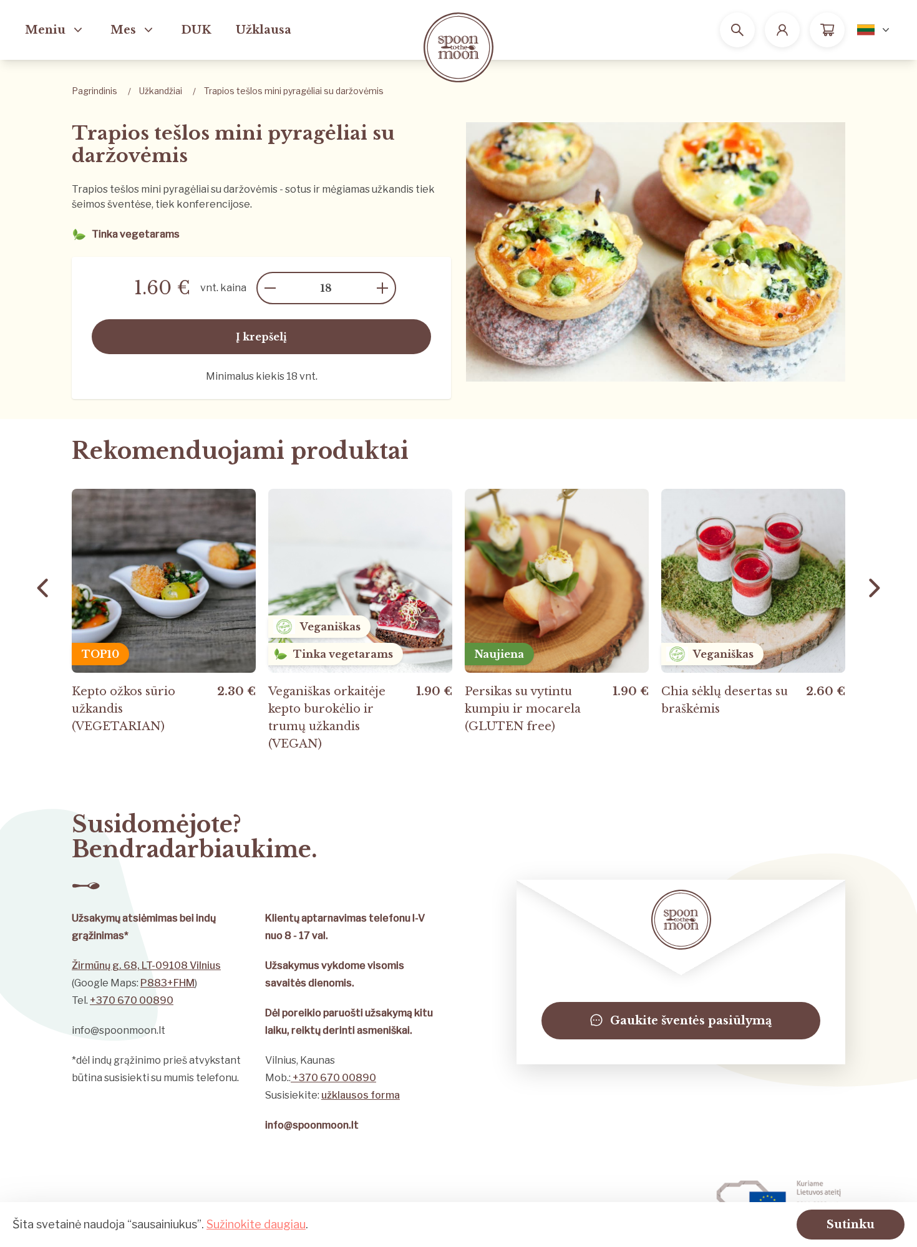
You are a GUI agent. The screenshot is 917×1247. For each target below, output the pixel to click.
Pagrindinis (94, 90)
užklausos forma (360, 1095)
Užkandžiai (160, 90)
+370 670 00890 (131, 1000)
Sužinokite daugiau (256, 1224)
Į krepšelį (261, 336)
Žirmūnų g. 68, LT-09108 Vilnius (146, 965)
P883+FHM (167, 983)
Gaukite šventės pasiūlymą (691, 1021)
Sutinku (851, 1224)
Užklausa (263, 30)
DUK (196, 30)
